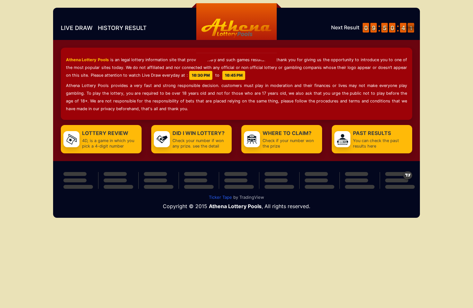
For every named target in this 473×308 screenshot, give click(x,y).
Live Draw (77, 27)
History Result (122, 27)
